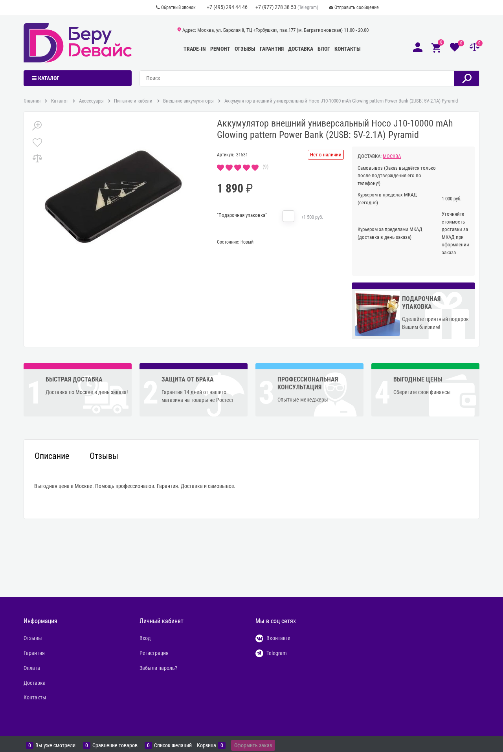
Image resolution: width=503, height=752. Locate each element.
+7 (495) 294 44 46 (227, 7)
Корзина (206, 745)
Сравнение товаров (115, 745)
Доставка (300, 49)
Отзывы (245, 49)
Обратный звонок (178, 7)
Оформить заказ (253, 745)
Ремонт (220, 49)
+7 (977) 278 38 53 (275, 7)
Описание (52, 456)
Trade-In (195, 49)
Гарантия (272, 49)
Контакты (347, 49)
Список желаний (173, 745)
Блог (324, 49)
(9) (265, 166)
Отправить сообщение (356, 7)
